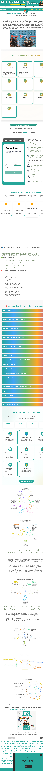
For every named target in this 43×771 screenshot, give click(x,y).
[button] (41, 755)
